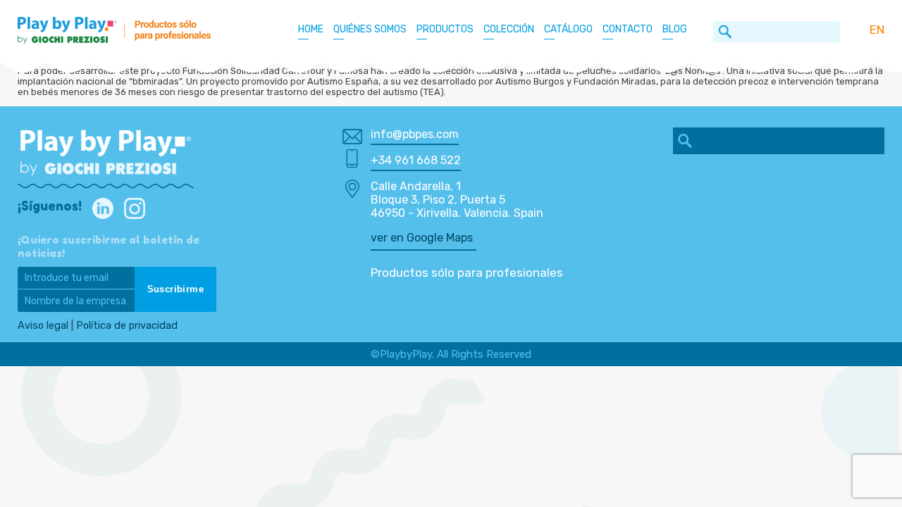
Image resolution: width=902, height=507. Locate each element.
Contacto (628, 29)
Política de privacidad (127, 325)
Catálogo (568, 29)
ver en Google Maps (422, 237)
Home (310, 29)
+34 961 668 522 (416, 160)
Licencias (515, 52)
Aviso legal (43, 325)
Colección (508, 29)
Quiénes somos (370, 29)
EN (877, 30)
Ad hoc (509, 87)
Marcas (511, 69)
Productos (445, 29)
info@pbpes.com (415, 134)
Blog (674, 29)
